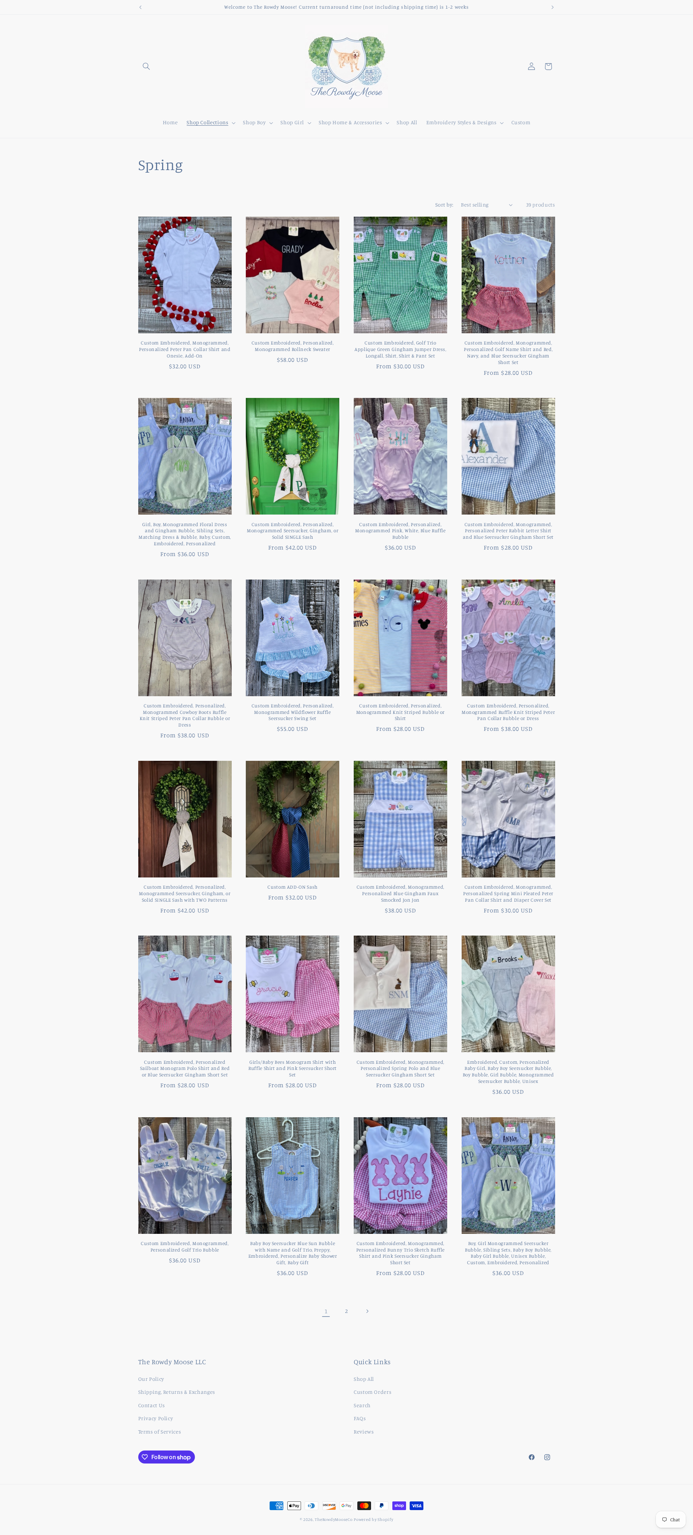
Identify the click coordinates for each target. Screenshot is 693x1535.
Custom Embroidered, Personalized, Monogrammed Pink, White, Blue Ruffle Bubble (400, 530)
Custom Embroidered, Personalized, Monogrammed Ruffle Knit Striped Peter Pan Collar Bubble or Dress (508, 712)
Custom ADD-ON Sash (292, 887)
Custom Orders (372, 1392)
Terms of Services (159, 1431)
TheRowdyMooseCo (333, 1519)
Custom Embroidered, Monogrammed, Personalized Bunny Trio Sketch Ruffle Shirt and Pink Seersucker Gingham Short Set (400, 1252)
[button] (146, 66)
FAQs (360, 1418)
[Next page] (367, 1311)
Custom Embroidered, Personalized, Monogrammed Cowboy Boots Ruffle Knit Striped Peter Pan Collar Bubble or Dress (185, 715)
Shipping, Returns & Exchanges (176, 1392)
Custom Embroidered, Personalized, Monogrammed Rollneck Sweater (293, 346)
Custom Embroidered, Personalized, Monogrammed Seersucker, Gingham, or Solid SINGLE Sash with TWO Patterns (184, 893)
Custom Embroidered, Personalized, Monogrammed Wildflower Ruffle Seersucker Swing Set (293, 712)
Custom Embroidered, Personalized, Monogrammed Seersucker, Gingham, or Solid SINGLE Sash (292, 530)
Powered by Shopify (373, 1519)
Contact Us (151, 1405)
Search (362, 1405)
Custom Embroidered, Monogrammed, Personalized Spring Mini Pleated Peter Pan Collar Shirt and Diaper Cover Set (508, 893)
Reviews (364, 1431)
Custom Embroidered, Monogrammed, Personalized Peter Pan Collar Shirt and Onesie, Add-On (185, 349)
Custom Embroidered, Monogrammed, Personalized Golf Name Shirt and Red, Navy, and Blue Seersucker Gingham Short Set (508, 352)
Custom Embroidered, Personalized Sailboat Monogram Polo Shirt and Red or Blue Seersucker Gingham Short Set (185, 1068)
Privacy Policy (155, 1418)
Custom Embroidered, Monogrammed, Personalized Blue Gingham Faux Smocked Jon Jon (400, 893)
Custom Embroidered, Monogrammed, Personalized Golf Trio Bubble (184, 1246)
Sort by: (444, 204)
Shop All (364, 1379)
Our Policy (151, 1379)
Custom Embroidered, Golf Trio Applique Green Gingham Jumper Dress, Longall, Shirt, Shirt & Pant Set (400, 349)
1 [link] (326, 1311)
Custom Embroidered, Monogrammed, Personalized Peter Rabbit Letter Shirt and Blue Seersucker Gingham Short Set (508, 530)
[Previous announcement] (140, 7)
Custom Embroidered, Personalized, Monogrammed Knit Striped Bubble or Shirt (400, 712)
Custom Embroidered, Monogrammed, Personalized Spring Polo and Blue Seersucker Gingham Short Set (400, 1068)
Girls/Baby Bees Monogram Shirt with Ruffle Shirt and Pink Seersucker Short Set (292, 1068)
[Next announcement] (553, 7)
